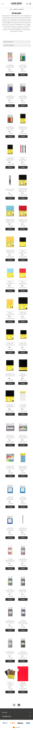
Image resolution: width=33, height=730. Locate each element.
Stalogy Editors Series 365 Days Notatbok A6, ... (22, 344)
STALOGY (20, 9)
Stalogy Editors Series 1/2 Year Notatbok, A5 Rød (22, 221)
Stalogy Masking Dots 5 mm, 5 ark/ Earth (10, 591)
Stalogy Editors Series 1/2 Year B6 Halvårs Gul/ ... (10, 375)
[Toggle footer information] (30, 712)
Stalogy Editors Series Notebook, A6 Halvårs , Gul (10, 313)
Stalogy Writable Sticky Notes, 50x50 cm (10, 67)
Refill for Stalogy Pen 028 (10, 189)
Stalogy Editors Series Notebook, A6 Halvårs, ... (10, 283)
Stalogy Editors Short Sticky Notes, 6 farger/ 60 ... (10, 437)
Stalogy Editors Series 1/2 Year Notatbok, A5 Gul (10, 252)
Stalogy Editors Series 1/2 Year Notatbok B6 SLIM (22, 128)
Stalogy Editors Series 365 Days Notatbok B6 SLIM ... (10, 159)
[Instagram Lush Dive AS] (14, 705)
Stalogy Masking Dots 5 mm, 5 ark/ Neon (23, 560)
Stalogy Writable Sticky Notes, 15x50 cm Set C (23, 97)
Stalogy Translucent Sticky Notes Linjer (10, 499)
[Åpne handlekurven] (30, 3)
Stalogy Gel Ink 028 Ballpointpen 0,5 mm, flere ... (22, 159)
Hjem (11, 9)
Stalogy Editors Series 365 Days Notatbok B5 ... (10, 406)
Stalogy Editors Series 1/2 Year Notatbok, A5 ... (22, 190)
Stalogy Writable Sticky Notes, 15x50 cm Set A (10, 128)
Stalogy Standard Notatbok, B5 (23, 684)
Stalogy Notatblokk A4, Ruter (23, 375)
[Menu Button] (2, 3)
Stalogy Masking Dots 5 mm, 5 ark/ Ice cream (10, 622)
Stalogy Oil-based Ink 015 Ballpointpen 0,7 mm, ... (23, 529)
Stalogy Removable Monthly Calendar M (22, 406)
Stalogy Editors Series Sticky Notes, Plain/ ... (22, 468)
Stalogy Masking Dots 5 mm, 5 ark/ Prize (10, 653)
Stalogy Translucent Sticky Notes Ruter (22, 499)
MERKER (15, 9)
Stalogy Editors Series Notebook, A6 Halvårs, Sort (22, 252)
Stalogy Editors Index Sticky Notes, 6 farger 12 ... (10, 468)
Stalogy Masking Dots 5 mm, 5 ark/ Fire (10, 560)
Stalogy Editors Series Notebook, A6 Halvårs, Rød (22, 283)
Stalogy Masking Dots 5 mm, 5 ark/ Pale (23, 622)
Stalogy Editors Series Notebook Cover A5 (10, 684)
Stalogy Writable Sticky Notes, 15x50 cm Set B (10, 97)
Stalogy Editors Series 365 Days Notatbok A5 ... (22, 313)
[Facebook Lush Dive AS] (19, 705)
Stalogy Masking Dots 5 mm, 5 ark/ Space (23, 591)
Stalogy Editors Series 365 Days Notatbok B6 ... (10, 344)
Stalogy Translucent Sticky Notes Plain (10, 529)
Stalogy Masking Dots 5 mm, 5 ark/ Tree (23, 653)
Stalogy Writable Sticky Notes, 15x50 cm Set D (23, 67)
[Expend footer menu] (30, 716)
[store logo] (16, 3)
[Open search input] (27, 4)
